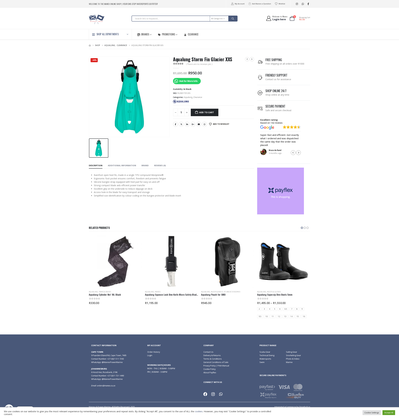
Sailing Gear (291, 352)
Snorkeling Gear (293, 355)
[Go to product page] (115, 261)
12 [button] (279, 316)
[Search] (232, 18)
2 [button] (259, 309)
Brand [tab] (145, 165)
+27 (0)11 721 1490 (115, 375)
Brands (145, 34)
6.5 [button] (285, 309)
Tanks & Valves (105, 292)
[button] (298, 152)
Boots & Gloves (274, 292)
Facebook (175, 124)
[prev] (247, 59)
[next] (252, 59)
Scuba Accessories (232, 292)
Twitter (181, 124)
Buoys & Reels (217, 292)
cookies (199, 411)
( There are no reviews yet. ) (199, 64)
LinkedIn (187, 124)
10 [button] (266, 316)
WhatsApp (204, 124)
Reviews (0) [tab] (160, 165)
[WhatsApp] (303, 4)
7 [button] (291, 309)
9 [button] (302, 309)
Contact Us (208, 352)
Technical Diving (267, 355)
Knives (157, 292)
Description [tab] (95, 165)
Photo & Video (292, 359)
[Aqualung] (181, 101)
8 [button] (296, 309)
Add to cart (206, 112)
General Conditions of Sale (215, 362)
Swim (262, 362)
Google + (192, 124)
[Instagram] (297, 4)
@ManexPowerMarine (112, 362)
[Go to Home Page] (90, 45)
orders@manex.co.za (106, 385)
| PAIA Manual (222, 365)
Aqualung (188, 97)
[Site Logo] (96, 19)
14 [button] (291, 316)
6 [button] (279, 309)
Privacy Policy (209, 365)
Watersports (265, 359)
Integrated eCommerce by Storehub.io (292, 407)
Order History (153, 352)
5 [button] (274, 309)
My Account (239, 3)
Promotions (168, 34)
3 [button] (264, 309)
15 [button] (298, 316)
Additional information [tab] (122, 165)
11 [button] (273, 316)
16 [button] (304, 316)
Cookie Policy (209, 369)
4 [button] (269, 309)
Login (149, 355)
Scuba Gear (265, 352)
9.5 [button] (260, 316)
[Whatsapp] (221, 394)
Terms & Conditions (212, 359)
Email (198, 124)
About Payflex (209, 372)
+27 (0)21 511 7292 (115, 359)
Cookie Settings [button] (371, 412)
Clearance (193, 34)
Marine (289, 362)
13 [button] (285, 316)
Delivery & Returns (212, 355)
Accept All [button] (388, 412)
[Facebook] (308, 4)
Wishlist (282, 3)
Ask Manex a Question (261, 3)
